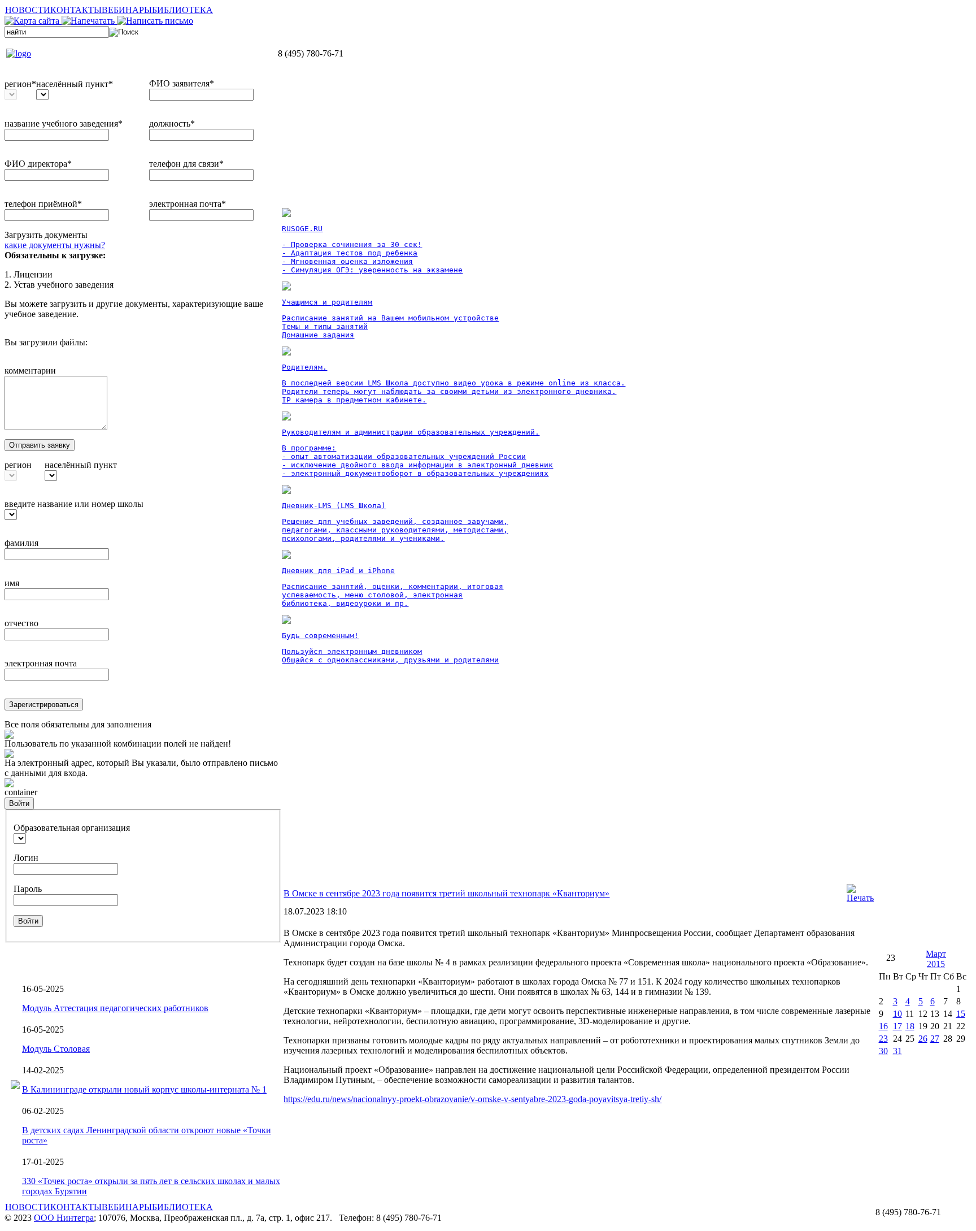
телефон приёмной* (43, 204)
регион (18, 465)
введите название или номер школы (74, 504)
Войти (19, 803)
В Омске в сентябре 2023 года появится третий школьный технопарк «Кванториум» (446, 893)
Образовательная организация (72, 828)
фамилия (21, 543)
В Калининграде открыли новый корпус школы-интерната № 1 (144, 1089)
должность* (172, 123)
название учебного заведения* (64, 123)
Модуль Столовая (56, 1049)
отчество (21, 623)
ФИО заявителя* (181, 83)
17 (897, 1026)
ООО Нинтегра (64, 1218)
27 (934, 1038)
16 (883, 1026)
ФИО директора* (38, 163)
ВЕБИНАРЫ (127, 10)
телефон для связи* (186, 163)
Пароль (28, 889)
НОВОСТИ (27, 10)
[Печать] (860, 898)
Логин (26, 857)
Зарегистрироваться (44, 704)
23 (883, 1038)
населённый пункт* (74, 84)
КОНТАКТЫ (76, 10)
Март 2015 (936, 959)
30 (883, 1051)
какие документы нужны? (55, 245)
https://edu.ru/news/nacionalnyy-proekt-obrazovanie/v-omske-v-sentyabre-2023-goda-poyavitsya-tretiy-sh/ (472, 1099)
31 (897, 1051)
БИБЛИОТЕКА (182, 10)
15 (960, 1013)
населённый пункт (81, 465)
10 (897, 1013)
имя (12, 583)
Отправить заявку (39, 445)
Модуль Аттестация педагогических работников (115, 1008)
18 (909, 1026)
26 (922, 1038)
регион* (20, 84)
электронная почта (41, 663)
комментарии (30, 370)
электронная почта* (187, 204)
